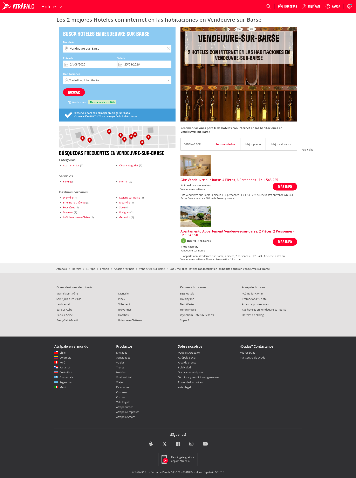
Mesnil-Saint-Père (67, 293)
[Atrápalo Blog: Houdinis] (151, 443)
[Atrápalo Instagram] (191, 444)
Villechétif (124, 304)
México (64, 387)
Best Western (188, 304)
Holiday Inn (187, 299)
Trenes (120, 367)
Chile (63, 352)
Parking (67, 181)
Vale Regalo (123, 402)
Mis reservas (247, 352)
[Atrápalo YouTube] (205, 444)
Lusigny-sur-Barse (129, 197)
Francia (104, 269)
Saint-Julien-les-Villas (68, 299)
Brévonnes (124, 309)
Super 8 (184, 320)
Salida (121, 58)
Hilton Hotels (188, 309)
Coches (120, 397)
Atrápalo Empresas (127, 412)
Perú (62, 362)
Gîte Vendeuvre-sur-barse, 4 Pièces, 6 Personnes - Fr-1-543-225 (229, 180)
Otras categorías (128, 165)
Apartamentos (71, 165)
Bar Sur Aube (64, 309)
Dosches (123, 315)
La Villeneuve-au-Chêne (76, 217)
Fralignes (124, 212)
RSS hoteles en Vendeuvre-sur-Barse (264, 309)
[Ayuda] (332, 6)
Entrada (68, 58)
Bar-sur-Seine (64, 315)
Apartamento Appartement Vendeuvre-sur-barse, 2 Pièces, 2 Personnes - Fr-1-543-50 (237, 233)
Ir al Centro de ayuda (252, 357)
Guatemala (66, 377)
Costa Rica (66, 372)
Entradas (121, 352)
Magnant (68, 212)
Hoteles (76, 269)
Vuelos (120, 362)
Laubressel (63, 304)
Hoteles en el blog (253, 315)
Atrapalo (61, 269)
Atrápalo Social (187, 357)
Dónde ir (68, 42)
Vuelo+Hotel (123, 377)
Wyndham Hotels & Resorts (197, 315)
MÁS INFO (285, 186)
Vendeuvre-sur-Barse (152, 269)
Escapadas (122, 387)
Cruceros (121, 392)
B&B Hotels (187, 293)
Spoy (122, 207)
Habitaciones (71, 73)
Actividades (123, 357)
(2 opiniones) (204, 240)
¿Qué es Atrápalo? (189, 352)
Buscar (74, 92)
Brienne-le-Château (74, 202)
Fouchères (69, 207)
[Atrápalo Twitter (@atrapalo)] (164, 444)
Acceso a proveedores (255, 304)
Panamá (65, 367)
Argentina (65, 382)
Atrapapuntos (124, 407)
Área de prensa (187, 362)
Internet (123, 181)
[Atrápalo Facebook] (178, 444)
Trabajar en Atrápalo (190, 372)
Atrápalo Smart (125, 417)
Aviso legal (184, 387)
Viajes (119, 382)
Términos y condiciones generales (198, 377)
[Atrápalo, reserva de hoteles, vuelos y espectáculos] (19, 6)
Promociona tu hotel (254, 299)
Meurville (124, 202)
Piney (121, 299)
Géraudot (124, 217)
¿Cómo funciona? (252, 293)
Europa (90, 269)
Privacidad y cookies (190, 382)
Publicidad (184, 367)
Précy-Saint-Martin (67, 320)
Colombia (65, 357)
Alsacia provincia (124, 269)
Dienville (68, 197)
